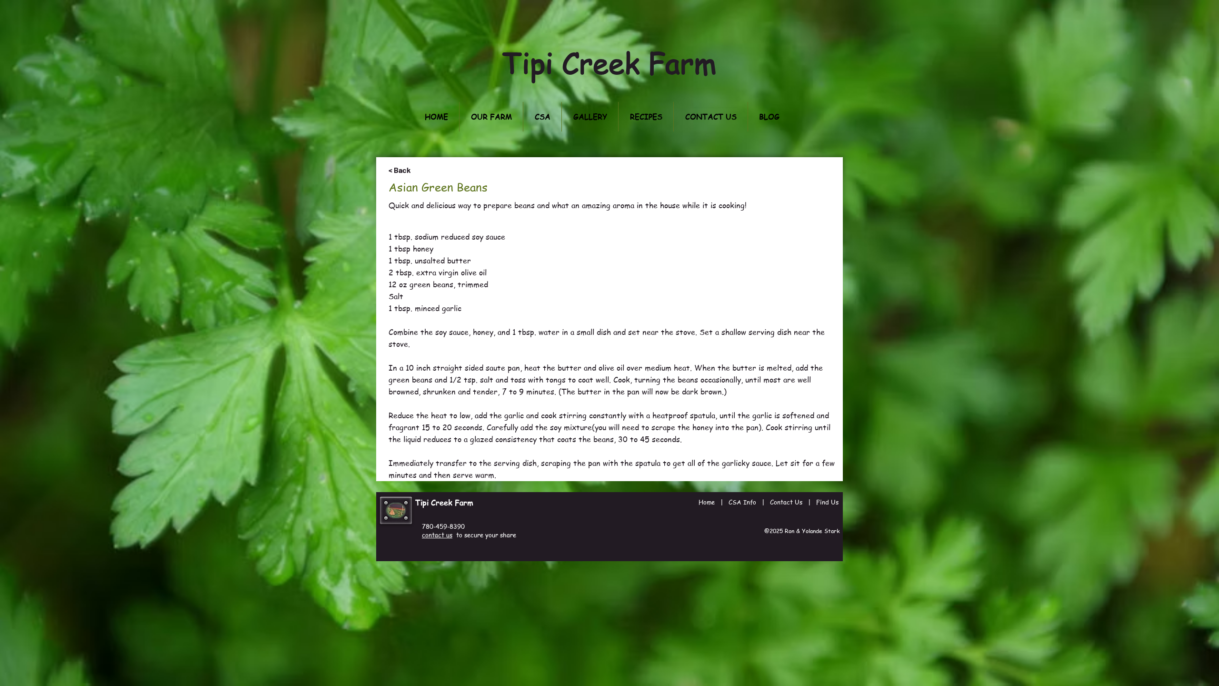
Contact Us (786, 501)
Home (707, 501)
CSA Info (742, 501)
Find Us (827, 501)
